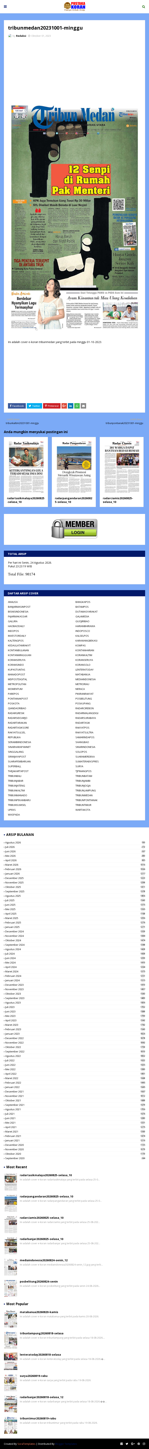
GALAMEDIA (82, 616)
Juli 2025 (75, 900)
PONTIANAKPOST (18, 698)
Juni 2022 (75, 1065)
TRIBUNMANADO (17, 795)
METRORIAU (82, 684)
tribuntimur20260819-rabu (38, 1418)
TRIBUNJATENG (16, 785)
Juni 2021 (75, 1118)
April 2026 (75, 860)
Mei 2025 (75, 909)
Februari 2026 (75, 869)
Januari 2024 (75, 980)
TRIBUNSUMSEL (17, 805)
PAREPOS (13, 693)
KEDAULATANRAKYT (19, 645)
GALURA (12, 621)
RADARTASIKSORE (18, 727)
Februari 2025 (75, 922)
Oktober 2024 (75, 940)
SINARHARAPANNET (19, 747)
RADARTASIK (82, 722)
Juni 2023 (75, 1011)
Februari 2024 (75, 976)
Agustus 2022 (75, 1056)
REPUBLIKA (14, 737)
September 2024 (75, 944)
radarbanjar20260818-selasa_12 (41, 1397)
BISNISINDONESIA (18, 611)
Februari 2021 (75, 1136)
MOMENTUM (15, 689)
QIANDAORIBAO (17, 708)
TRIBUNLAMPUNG (85, 790)
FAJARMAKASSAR (17, 616)
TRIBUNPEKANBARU (19, 800)
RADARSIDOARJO (17, 718)
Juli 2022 (75, 1060)
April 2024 (75, 967)
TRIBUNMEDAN (84, 795)
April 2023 (75, 1020)
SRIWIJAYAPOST (17, 756)
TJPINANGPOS (83, 771)
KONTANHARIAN (84, 650)
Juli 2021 (75, 1113)
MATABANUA (82, 674)
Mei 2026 (75, 856)
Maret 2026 (75, 864)
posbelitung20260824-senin (39, 1281)
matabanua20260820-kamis (39, 1312)
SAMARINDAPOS (84, 737)
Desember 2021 (75, 1091)
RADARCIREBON (84, 708)
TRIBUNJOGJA (83, 785)
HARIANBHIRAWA (85, 626)
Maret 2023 (75, 1025)
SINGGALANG (16, 752)
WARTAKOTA (82, 810)
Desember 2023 (75, 984)
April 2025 (75, 913)
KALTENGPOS (16, 640)
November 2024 (75, 936)
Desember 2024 (75, 931)
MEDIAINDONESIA (85, 679)
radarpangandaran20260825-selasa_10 (46, 1196)
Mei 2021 (75, 1122)
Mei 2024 (75, 962)
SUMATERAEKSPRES (87, 761)
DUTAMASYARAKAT (86, 611)
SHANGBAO (82, 742)
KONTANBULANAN (18, 650)
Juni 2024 (75, 958)
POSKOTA (13, 703)
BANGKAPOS (82, 602)
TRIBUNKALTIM (16, 790)
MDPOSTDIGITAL (17, 679)
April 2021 (75, 1127)
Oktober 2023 (75, 993)
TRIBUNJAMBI (82, 781)
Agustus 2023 (75, 1002)
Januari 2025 (75, 927)
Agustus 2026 (75, 842)
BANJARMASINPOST (19, 606)
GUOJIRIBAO (82, 621)
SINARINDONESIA (85, 747)
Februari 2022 (75, 1082)
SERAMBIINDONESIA (19, 742)
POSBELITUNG (83, 698)
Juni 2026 (75, 851)
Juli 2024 (75, 953)
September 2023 (75, 998)
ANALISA (13, 602)
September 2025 (75, 891)
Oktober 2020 (75, 1153)
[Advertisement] (74, 70)
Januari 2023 (75, 1033)
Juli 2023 (75, 1007)
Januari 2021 (75, 1140)
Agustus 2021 (75, 1109)
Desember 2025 (75, 878)
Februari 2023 (75, 1029)
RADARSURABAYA (85, 718)
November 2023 (75, 989)
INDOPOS (13, 631)
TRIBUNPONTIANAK (86, 800)
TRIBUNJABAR (15, 781)
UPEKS (12, 810)
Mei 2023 (75, 1016)
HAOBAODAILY (16, 626)
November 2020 (75, 1149)
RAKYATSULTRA (84, 732)
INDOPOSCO (82, 631)
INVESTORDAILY (17, 635)
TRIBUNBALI (14, 776)
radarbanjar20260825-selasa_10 (41, 1239)
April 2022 (75, 1073)
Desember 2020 (75, 1145)
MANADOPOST (16, 674)
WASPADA (14, 814)
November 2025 (75, 882)
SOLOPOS (81, 752)
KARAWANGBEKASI (86, 640)
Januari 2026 (75, 873)
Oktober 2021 (75, 1100)
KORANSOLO (82, 664)
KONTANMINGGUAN (19, 655)
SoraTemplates (26, 1444)
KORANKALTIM (83, 655)
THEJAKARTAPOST (18, 771)
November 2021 (75, 1096)
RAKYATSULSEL (16, 732)
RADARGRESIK (16, 713)
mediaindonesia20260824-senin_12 (44, 1260)
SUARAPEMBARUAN (19, 761)
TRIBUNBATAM (83, 776)
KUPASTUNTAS (16, 669)
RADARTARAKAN (17, 722)
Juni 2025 (75, 904)
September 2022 (75, 1051)
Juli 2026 (75, 847)
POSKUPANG (83, 703)
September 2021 (75, 1105)
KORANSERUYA (16, 660)
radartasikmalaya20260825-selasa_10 (46, 1175)
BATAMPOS (82, 606)
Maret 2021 (75, 1131)
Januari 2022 (75, 1087)
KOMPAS (80, 645)
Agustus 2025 (75, 896)
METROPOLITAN (17, 684)
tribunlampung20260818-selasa (41, 1333)
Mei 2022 (75, 1069)
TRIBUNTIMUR (83, 805)
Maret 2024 (75, 971)
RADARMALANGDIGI (86, 713)
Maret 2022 (75, 1078)
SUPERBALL (14, 766)
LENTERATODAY (84, 669)
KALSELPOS (82, 635)
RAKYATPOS (82, 727)
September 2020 (75, 1158)
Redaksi (21, 36)
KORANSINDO (16, 664)
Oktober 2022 (75, 1047)
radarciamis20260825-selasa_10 (41, 1217)
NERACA (80, 689)
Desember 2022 (75, 1038)
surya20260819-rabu (34, 1376)
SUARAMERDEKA (85, 756)
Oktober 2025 (75, 887)
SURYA (79, 766)
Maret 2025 (75, 918)
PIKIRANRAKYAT (84, 693)
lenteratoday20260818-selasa (40, 1354)
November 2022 (75, 1042)
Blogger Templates (66, 1444)
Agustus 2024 (75, 949)
